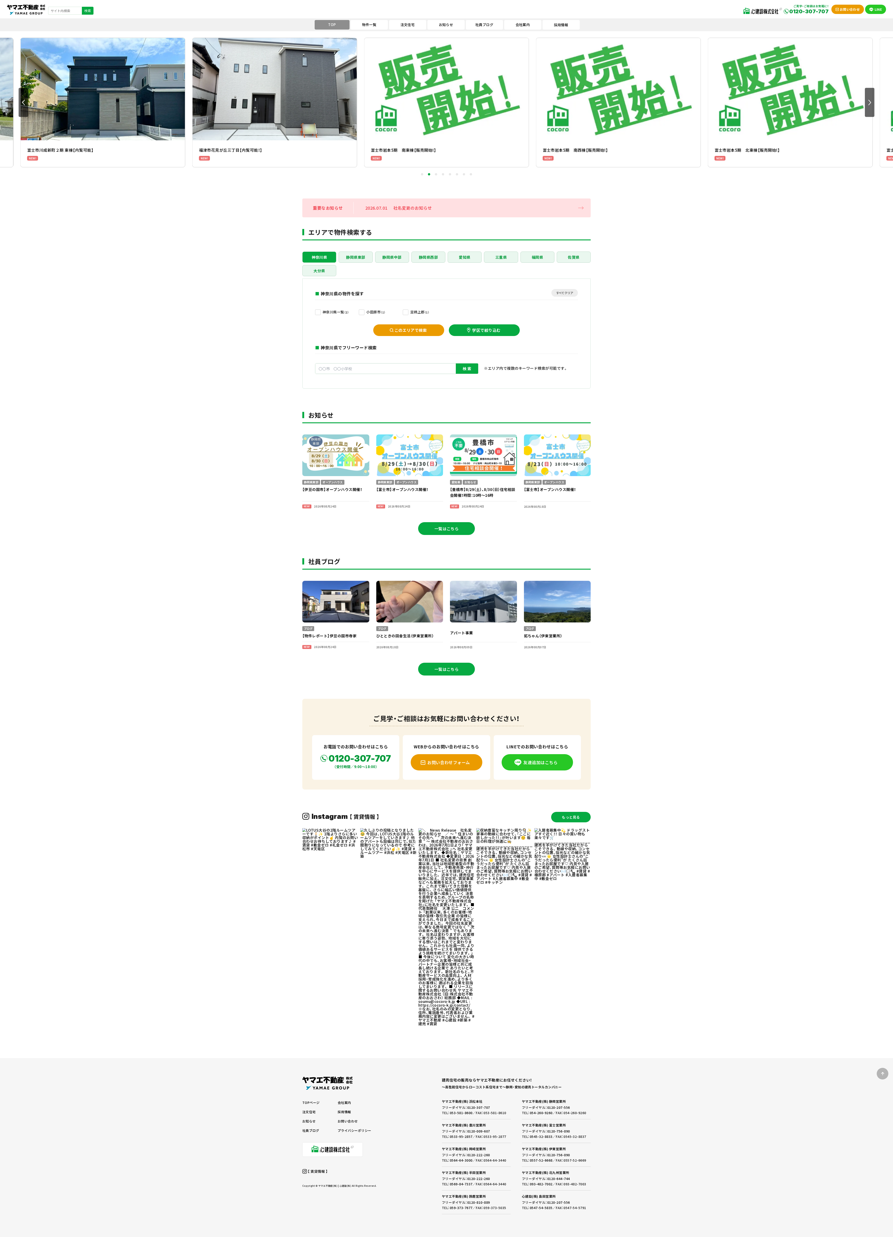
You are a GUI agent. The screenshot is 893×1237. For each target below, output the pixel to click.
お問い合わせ (348, 1121)
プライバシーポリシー (354, 1130)
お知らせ (309, 1121)
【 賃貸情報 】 (317, 1171)
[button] (23, 102)
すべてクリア (564, 293)
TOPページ (311, 1102)
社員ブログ (310, 1130)
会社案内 (344, 1102)
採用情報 (561, 24)
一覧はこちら (446, 528)
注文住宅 (309, 1111)
